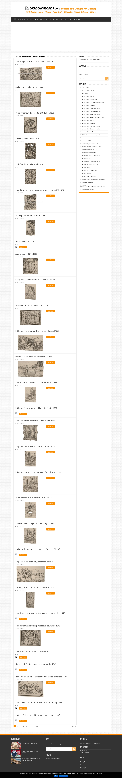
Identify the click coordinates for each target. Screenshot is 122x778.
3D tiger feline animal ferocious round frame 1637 (37, 715)
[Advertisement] (61, 36)
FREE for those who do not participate (92, 135)
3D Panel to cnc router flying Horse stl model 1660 (37, 331)
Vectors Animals (86, 158)
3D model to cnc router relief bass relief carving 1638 (38, 702)
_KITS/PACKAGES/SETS (88, 90)
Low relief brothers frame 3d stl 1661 (31, 305)
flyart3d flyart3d (20, 64)
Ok (56, 775)
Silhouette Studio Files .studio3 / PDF (91, 146)
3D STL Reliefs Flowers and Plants (91, 108)
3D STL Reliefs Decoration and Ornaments (93, 102)
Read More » (50, 67)
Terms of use (83, 765)
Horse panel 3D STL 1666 (26, 241)
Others (83, 138)
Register (86, 74)
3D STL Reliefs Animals (88, 96)
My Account (83, 69)
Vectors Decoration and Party (90, 164)
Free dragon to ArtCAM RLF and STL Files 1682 (35, 61)
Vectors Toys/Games (87, 182)
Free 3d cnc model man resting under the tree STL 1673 (39, 190)
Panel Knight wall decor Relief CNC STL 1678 (34, 113)
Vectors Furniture (86, 173)
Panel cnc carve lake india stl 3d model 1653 (34, 498)
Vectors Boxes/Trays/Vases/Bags (91, 161)
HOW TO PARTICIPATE (41, 19)
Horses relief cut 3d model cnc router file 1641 (35, 664)
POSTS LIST (21, 19)
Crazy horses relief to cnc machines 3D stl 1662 (35, 280)
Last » (36, 726)
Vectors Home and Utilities (89, 176)
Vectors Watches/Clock (88, 189)
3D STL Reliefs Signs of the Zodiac (91, 129)
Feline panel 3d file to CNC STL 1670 (31, 215)
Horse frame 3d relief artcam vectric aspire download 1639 (41, 677)
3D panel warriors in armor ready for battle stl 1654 (38, 472)
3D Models (85, 93)
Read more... (70, 744)
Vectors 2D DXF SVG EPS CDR (89, 149)
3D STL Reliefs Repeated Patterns (91, 126)
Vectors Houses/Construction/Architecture (93, 179)
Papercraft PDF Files (87, 141)
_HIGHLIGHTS (85, 87)
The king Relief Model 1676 (27, 138)
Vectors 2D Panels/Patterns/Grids (91, 155)
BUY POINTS (68, 19)
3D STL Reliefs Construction (89, 99)
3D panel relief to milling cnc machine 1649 (34, 562)
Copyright (83, 767)
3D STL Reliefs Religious (88, 123)
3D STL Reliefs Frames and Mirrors (91, 111)
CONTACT (77, 19)
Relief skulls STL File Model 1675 (29, 164)
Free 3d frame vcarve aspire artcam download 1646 (37, 626)
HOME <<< (14, 19)
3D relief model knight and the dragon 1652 (34, 523)
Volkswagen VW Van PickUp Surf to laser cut (31, 759)
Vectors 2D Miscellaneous (89, 152)
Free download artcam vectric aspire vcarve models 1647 (40, 613)
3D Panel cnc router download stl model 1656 (35, 421)
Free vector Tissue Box (29, 743)
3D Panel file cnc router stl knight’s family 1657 (36, 408)
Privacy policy (63, 775)
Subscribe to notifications (53, 758)
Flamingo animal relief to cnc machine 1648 (34, 587)
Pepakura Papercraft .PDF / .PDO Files (92, 143)
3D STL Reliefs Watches (88, 132)
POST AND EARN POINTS (56, 19)
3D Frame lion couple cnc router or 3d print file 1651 (38, 549)
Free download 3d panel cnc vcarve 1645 (33, 651)
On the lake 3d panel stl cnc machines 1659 (34, 357)
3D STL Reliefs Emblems (88, 105)
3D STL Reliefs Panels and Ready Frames (93, 117)
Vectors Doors (85, 167)
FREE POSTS (30, 19)
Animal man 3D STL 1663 (26, 254)
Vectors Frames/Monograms (89, 170)
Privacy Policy (83, 762)
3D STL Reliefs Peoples (88, 120)
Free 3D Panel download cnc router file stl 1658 (36, 382)
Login (80, 74)
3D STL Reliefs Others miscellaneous (91, 114)
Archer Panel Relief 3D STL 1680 (29, 87)
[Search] (106, 78)
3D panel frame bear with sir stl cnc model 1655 (36, 446)
